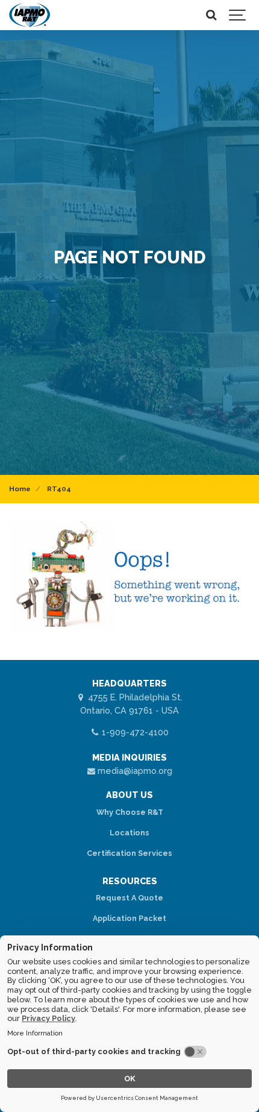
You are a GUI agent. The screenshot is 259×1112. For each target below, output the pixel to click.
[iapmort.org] (29, 15)
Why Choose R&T (129, 812)
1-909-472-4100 (134, 732)
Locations (129, 832)
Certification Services (129, 853)
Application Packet (129, 918)
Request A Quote (129, 897)
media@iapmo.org (133, 770)
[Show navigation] (238, 15)
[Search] (211, 15)
